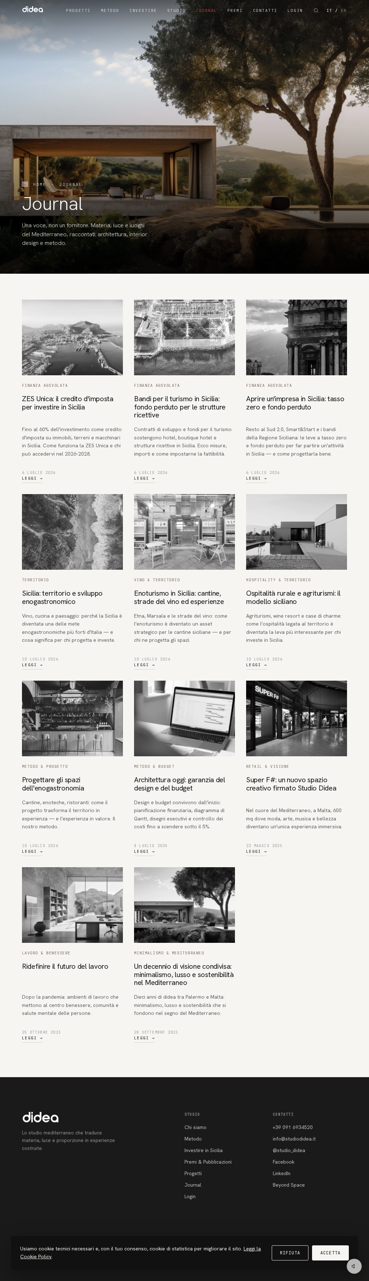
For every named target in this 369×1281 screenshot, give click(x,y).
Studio (176, 11)
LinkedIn (281, 1173)
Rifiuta (290, 1253)
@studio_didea (289, 1150)
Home (39, 184)
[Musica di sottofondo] (354, 1266)
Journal (206, 11)
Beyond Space (289, 1185)
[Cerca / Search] (316, 10)
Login (295, 11)
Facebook (283, 1162)
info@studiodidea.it (294, 1139)
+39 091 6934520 (293, 1127)
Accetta (330, 1253)
